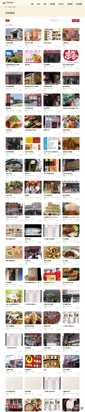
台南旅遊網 (8, 2)
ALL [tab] (7, 20)
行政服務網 (79, 4)
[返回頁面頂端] (81, 410)
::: (70, 1)
